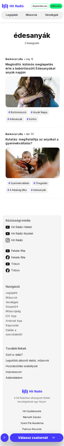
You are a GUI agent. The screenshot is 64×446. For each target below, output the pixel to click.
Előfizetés (56, 6)
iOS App (11, 316)
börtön (32, 119)
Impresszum (14, 372)
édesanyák (15, 119)
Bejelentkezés (40, 6)
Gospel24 (12, 306)
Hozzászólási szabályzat (22, 366)
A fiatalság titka (17, 189)
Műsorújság (13, 311)
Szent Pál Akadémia (32, 423)
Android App (14, 320)
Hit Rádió (17, 240)
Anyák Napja (39, 112)
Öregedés (40, 183)
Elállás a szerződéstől (14, 332)
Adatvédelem (14, 377)
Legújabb (12, 15)
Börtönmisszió (17, 112)
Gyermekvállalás (19, 183)
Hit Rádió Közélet (22, 233)
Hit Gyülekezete (32, 411)
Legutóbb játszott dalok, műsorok (27, 360)
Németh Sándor (32, 417)
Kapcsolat (12, 325)
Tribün (15, 264)
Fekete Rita (18, 250)
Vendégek (51, 15)
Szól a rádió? (14, 354)
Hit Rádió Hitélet (21, 227)
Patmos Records (32, 429)
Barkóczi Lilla (14, 59)
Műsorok (31, 15)
